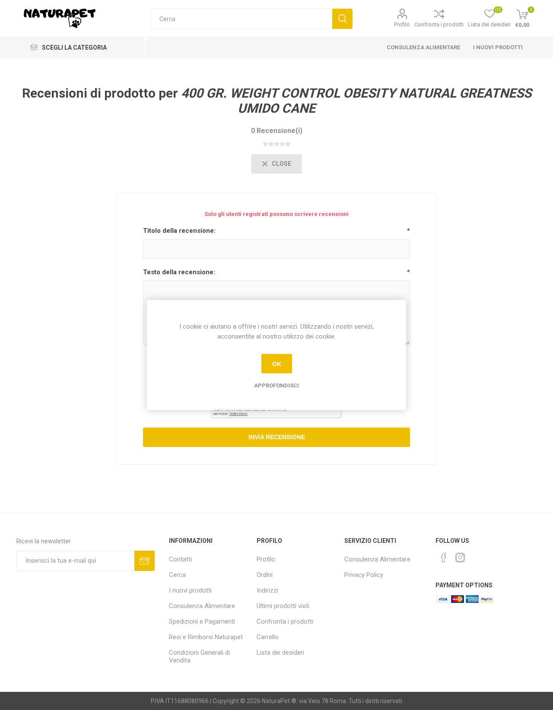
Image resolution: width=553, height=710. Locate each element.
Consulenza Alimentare (423, 47)
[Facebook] (444, 557)
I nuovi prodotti (498, 47)
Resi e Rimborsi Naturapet (206, 637)
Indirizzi (267, 590)
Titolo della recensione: (179, 231)
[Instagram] (460, 557)
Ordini (265, 575)
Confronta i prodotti (439, 24)
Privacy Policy (363, 575)
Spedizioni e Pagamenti (202, 621)
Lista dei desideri (280, 652)
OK (276, 363)
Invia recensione (276, 437)
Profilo (402, 24)
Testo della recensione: (179, 272)
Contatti (180, 559)
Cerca (342, 19)
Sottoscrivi (144, 561)
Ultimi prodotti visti (283, 606)
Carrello (268, 637)
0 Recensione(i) (276, 131)
